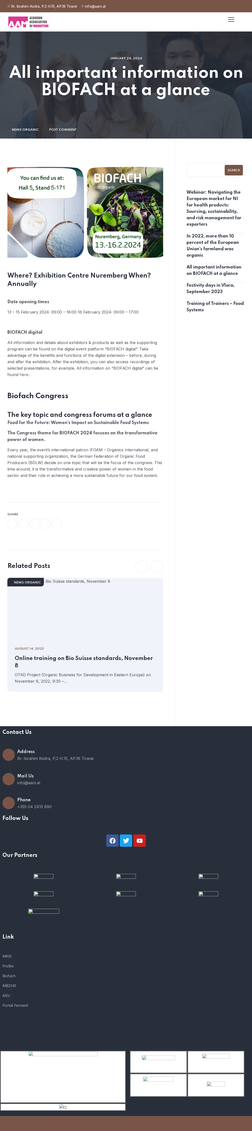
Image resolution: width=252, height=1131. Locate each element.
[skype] (57, 524)
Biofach (9, 976)
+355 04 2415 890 (34, 806)
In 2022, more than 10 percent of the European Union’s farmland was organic (213, 246)
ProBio (8, 966)
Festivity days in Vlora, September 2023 (211, 288)
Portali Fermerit (15, 1005)
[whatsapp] (34, 524)
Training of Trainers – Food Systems (215, 306)
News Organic (25, 129)
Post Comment (63, 129)
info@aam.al (95, 6)
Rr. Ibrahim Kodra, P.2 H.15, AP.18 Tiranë (44, 6)
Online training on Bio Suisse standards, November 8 (84, 662)
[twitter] (23, 524)
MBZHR (9, 985)
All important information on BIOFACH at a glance (214, 270)
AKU (6, 995)
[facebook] (12, 524)
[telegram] (45, 524)
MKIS (7, 956)
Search (234, 170)
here (24, 374)
